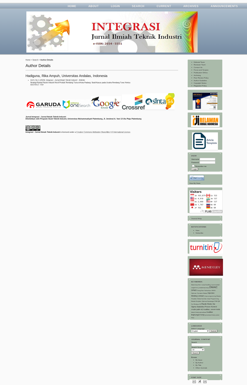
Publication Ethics (201, 73)
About (93, 6)
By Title (198, 365)
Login (115, 6)
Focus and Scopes (201, 70)
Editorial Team (199, 62)
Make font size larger (205, 381)
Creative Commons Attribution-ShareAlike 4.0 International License (103, 132)
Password (195, 162)
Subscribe (199, 233)
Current (164, 6)
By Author (199, 363)
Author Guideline (200, 81)
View (197, 230)
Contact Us (198, 67)
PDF (42, 85)
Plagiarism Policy (200, 86)
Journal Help (196, 219)
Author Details (46, 60)
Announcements (224, 6)
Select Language (198, 329)
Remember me (201, 166)
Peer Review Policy (201, 78)
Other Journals (201, 368)
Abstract (34, 85)
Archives (191, 6)
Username (195, 159)
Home (72, 6)
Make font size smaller (194, 381)
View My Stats (194, 183)
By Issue (199, 360)
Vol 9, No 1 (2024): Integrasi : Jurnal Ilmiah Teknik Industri (53, 80)
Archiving (197, 75)
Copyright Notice (200, 83)
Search (138, 6)
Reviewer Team (199, 65)
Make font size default (199, 381)
